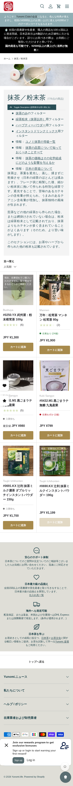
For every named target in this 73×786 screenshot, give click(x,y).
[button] (59, 6)
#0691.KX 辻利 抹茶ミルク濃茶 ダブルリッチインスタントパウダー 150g (18, 492)
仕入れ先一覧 (36, 595)
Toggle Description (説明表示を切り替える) (32, 107)
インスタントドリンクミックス (37, 131)
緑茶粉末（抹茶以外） (31, 119)
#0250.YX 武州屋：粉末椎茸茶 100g (17, 317)
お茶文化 (56, 638)
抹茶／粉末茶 (21, 58)
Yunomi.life (17, 777)
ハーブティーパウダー (31, 125)
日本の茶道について (38, 168)
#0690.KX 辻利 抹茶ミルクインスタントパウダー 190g (54, 490)
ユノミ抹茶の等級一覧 (40, 141)
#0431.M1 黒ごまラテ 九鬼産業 (17, 403)
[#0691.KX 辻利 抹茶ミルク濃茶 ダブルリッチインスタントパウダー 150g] (18, 461)
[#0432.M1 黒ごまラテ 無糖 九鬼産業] (54, 375)
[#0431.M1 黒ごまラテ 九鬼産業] (18, 375)
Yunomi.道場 (62, 641)
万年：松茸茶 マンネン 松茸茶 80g (53, 317)
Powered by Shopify (34, 777)
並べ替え (9, 261)
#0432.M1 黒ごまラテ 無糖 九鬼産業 (54, 403)
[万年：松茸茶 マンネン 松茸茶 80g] (54, 290)
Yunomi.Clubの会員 (26, 16)
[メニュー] (67, 6)
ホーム (7, 58)
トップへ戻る (36, 661)
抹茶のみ (22, 113)
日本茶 (45, 638)
